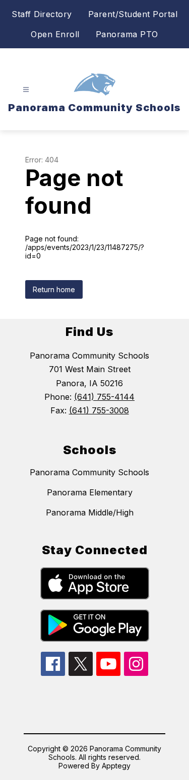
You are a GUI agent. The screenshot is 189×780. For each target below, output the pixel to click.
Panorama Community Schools (89, 472)
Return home (54, 289)
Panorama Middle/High (90, 512)
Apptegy (116, 765)
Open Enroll (55, 34)
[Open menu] (26, 90)
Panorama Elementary (90, 492)
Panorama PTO (127, 34)
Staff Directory (42, 14)
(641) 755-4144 (104, 397)
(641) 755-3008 (99, 410)
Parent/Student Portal (133, 14)
